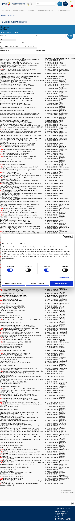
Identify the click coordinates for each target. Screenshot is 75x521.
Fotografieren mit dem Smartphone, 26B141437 (15, 222)
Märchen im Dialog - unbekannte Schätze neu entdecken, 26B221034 (19, 449)
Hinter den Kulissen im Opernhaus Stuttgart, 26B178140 (17, 327)
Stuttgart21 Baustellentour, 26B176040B (12, 307)
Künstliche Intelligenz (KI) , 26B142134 (12, 227)
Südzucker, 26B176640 (7, 313)
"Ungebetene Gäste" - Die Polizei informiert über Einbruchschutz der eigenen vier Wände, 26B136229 (21, 199)
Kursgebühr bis (40, 50)
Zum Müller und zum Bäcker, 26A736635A (13, 68)
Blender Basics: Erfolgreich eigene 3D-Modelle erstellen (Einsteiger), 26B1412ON (21, 218)
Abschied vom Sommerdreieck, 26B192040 (15, 353)
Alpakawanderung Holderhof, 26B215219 (12, 423)
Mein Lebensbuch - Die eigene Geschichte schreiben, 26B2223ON (22, 463)
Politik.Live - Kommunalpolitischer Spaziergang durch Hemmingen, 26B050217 (20, 74)
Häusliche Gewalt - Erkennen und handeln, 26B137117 (17, 207)
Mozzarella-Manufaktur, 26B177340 (11, 317)
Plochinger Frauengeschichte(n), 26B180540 (15, 339)
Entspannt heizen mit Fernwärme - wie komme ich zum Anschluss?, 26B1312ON (21, 175)
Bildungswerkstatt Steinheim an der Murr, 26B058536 (16, 101)
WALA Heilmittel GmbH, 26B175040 (12, 291)
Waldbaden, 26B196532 (7, 365)
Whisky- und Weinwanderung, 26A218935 (13, 61)
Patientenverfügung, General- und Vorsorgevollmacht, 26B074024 (20, 135)
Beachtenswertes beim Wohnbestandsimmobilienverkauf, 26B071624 (21, 127)
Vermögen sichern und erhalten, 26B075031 (13, 139)
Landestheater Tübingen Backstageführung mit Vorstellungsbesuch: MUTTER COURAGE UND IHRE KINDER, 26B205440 (19, 400)
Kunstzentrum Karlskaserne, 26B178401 (14, 329)
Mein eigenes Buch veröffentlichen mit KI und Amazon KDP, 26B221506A (20, 452)
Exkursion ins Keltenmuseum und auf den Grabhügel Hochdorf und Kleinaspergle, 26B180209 (20, 335)
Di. (6, 46)
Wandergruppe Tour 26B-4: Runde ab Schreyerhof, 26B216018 (19, 430)
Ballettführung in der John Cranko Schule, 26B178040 (16, 325)
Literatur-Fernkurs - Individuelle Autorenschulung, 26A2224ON (19, 63)
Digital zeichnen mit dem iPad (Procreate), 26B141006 (18, 212)
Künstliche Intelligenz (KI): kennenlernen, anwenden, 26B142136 (20, 229)
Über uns (30, 11)
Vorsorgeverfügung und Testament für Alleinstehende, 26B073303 (20, 131)
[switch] (28, 270)
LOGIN (65, 3)
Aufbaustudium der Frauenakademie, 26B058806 (15, 105)
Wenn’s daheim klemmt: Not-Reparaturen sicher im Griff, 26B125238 (19, 167)
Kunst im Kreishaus (45, 11)
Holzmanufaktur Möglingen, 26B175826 (12, 306)
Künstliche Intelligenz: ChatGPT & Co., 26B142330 (17, 231)
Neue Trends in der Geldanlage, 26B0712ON (14, 121)
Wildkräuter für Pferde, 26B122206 (10, 161)
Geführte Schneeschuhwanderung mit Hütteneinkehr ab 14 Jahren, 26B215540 (21, 426)
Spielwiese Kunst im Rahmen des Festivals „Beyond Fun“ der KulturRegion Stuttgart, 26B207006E (19, 418)
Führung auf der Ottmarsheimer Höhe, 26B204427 (17, 389)
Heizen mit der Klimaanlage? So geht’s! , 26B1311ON (16, 174)
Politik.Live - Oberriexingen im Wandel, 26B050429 (15, 79)
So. (31, 46)
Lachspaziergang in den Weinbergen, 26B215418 (15, 424)
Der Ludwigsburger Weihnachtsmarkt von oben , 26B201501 (18, 368)
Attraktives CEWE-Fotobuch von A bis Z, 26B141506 (16, 223)
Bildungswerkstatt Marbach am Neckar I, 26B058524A (16, 91)
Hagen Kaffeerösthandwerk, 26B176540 (12, 310)
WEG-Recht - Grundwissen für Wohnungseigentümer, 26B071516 (20, 125)
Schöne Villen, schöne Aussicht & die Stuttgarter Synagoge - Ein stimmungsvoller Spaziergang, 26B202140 (21, 371)
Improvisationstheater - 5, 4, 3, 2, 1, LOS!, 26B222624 (16, 464)
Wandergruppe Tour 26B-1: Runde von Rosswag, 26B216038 (19, 434)
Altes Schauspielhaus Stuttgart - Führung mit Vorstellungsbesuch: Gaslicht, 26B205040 (20, 390)
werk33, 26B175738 (8, 303)
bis (23, 42)
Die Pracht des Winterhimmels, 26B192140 (13, 354)
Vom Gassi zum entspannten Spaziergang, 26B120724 (18, 149)
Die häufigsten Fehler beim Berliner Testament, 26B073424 (18, 132)
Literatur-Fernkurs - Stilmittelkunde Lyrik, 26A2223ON (16, 62)
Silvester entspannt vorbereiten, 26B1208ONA (16, 152)
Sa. (26, 46)
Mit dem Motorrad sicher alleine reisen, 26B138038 (17, 208)
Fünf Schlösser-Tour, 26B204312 (10, 386)
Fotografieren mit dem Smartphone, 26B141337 (15, 220)
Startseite (6, 11)
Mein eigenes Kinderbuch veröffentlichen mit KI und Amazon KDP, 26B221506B (22, 455)
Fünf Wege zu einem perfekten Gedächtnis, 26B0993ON (17, 145)
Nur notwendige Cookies (13, 283)
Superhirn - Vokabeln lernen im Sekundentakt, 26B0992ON (18, 143)
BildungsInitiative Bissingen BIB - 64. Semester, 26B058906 (18, 107)
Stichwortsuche (4, 36)
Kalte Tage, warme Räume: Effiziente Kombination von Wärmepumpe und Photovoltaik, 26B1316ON (21, 186)
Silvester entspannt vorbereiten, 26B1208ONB (14, 153)
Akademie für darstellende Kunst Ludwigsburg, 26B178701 (19, 332)
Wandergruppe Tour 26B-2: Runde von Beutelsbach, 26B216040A (20, 437)
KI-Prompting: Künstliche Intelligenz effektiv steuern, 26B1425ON (20, 233)
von (1, 42)
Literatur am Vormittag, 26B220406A (11, 442)
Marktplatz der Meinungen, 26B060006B (12, 110)
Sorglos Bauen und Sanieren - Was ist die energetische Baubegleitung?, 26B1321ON (18, 191)
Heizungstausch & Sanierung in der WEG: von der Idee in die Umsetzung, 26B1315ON (20, 184)
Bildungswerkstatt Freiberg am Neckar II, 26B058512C (17, 86)
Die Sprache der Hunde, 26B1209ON (13, 154)
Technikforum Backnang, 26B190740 (13, 350)
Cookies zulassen (61, 283)
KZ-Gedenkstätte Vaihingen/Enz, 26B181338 (15, 342)
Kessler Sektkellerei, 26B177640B (10, 322)
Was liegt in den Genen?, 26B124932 (13, 164)
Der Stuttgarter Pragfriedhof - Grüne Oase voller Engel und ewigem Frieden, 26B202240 (21, 374)
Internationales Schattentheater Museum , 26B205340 (18, 395)
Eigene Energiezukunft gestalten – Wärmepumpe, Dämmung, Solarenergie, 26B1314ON (19, 181)
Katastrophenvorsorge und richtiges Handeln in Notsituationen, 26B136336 (19, 204)
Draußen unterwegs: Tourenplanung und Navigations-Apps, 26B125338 (22, 170)
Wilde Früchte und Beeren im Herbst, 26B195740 (15, 362)
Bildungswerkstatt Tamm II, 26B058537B (12, 103)
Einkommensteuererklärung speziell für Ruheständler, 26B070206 (20, 117)
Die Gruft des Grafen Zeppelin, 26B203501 (13, 382)
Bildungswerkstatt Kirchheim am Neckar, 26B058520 (16, 88)
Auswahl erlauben (37, 283)
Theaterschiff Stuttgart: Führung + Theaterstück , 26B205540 (20, 402)
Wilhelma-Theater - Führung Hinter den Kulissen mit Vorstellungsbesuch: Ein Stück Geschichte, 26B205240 (17, 393)
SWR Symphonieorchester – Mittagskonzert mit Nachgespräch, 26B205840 (21, 404)
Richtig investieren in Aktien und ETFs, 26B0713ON (16, 123)
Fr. (21, 46)
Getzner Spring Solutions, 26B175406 (13, 296)
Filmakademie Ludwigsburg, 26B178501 (12, 331)
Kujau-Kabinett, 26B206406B (9, 409)
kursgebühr (4, 30)
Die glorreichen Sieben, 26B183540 (11, 346)
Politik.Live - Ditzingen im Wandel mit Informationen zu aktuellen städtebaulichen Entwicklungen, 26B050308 (19, 76)
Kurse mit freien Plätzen (11, 32)
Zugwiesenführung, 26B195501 (9, 361)
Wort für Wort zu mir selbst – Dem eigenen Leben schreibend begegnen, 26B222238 (20, 460)
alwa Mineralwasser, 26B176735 (10, 315)
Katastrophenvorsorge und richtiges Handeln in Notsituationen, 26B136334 (19, 202)
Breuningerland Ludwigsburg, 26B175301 (13, 295)
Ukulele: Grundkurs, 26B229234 (11, 476)
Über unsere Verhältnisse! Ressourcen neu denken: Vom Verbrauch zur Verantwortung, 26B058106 (22, 80)
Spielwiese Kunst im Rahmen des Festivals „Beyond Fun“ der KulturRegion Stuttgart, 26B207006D (19, 415)
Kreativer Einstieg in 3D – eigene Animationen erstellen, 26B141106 (19, 215)
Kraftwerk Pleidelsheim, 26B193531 (11, 356)
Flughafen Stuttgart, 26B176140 (10, 309)
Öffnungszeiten (64, 11)
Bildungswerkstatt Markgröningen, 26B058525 (14, 96)
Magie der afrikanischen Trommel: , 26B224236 (14, 467)
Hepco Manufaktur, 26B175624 (11, 300)
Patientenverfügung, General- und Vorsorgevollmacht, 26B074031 (20, 138)
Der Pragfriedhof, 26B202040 (9, 369)
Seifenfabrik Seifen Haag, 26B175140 (11, 293)
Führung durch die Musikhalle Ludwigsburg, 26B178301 (19, 328)
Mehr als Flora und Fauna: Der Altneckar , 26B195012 (16, 357)
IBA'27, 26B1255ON (8, 172)
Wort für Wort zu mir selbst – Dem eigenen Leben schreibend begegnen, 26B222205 (20, 458)
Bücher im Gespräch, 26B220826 (10, 448)
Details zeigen (64, 277)
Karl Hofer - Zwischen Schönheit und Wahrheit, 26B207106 (18, 420)
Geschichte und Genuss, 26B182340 (11, 345)
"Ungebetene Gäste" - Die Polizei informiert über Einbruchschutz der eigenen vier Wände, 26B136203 (21, 193)
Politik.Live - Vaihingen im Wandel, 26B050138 (14, 70)
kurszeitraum (4, 27)
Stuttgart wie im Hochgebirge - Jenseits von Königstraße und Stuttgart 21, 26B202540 (21, 379)
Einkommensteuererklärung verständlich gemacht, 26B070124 (19, 114)
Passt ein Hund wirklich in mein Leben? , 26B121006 (18, 156)
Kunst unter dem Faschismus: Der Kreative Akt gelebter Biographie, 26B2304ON (19, 484)
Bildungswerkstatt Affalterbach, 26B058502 (13, 83)
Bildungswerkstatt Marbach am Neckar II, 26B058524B (17, 94)
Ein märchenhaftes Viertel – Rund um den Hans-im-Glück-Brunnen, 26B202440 (21, 377)
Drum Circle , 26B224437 (8, 470)
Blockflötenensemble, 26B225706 (10, 474)
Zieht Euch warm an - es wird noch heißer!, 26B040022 (18, 69)
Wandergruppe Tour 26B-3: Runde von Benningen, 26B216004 (19, 428)
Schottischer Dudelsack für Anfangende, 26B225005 (16, 472)
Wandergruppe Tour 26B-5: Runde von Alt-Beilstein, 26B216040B (20, 439)
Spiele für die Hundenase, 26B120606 (13, 146)
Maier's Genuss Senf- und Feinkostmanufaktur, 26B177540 (20, 320)
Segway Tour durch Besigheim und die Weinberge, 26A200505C (20, 59)
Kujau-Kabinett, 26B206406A (9, 406)
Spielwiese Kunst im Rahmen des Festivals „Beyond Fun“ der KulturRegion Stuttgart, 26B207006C (19, 412)
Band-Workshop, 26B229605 (10, 479)
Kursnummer (40, 36)
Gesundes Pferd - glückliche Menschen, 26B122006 (16, 159)
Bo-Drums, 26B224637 (7, 471)
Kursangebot (18, 11)
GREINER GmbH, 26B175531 (9, 299)
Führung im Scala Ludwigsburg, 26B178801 (15, 333)
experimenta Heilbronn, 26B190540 (11, 347)
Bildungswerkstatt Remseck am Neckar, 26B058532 (16, 98)
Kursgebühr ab (4, 50)
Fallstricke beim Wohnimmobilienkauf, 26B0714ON (15, 124)
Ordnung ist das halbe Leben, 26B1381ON (15, 211)
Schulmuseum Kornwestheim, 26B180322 (14, 338)
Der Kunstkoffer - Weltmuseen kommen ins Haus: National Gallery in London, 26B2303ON (21, 481)
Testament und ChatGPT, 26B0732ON (13, 130)
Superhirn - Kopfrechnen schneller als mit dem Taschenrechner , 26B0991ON (20, 141)
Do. (16, 46)
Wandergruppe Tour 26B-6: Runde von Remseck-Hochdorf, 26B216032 (22, 431)
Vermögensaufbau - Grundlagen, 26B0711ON (14, 120)
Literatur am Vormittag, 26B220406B (11, 445)
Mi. (11, 46)
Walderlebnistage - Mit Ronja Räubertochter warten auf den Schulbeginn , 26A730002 (18, 65)
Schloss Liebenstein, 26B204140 (10, 383)
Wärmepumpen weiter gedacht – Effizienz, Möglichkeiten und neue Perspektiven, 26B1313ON (22, 178)
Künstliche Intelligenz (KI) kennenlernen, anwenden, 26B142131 (20, 226)
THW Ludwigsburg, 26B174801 (11, 289)
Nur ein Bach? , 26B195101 (8, 360)
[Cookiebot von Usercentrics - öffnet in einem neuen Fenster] (64, 236)
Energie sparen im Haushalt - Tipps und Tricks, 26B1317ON (18, 189)
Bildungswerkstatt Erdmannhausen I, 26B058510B (15, 84)
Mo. (1, 46)
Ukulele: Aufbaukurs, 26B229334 (11, 478)
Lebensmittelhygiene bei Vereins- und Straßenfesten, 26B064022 (20, 113)
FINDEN (60, 3)
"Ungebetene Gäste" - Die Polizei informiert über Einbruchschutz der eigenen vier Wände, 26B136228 (21, 196)
